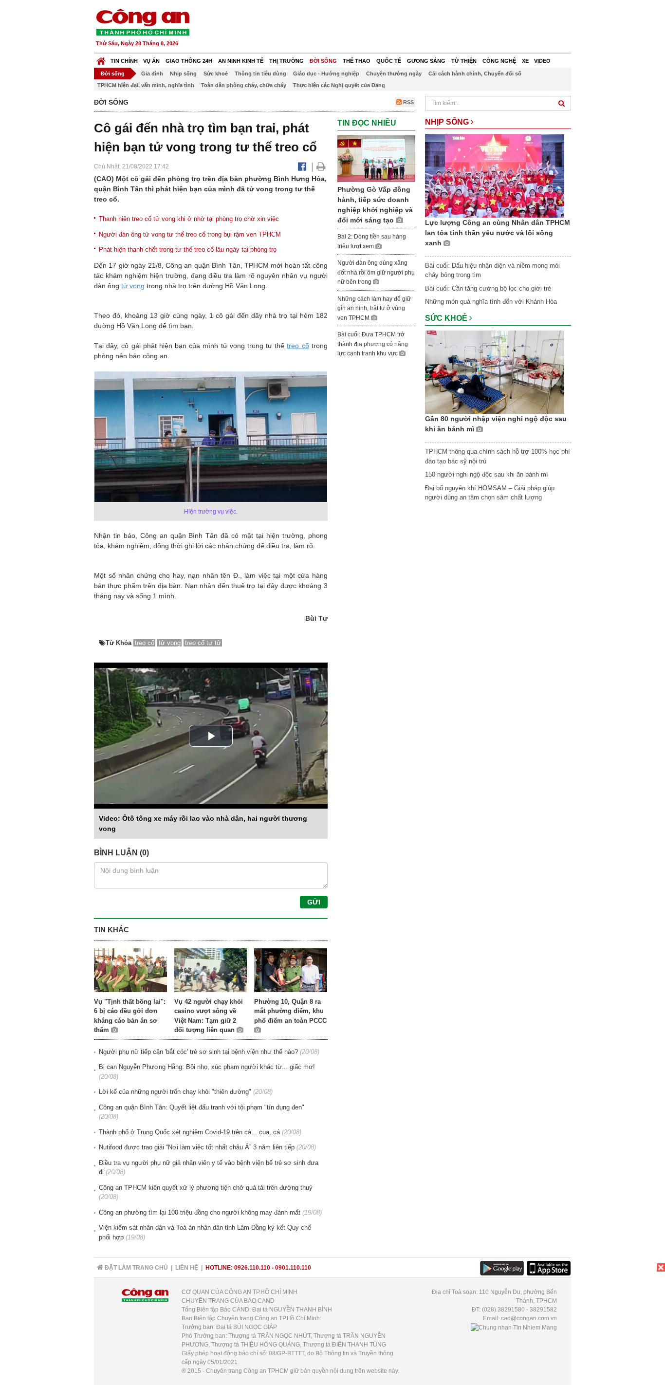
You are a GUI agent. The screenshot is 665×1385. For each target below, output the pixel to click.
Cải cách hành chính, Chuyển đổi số (474, 73)
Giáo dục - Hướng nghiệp (326, 73)
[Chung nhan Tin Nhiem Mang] (514, 1327)
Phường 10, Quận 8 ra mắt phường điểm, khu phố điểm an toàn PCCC (290, 1011)
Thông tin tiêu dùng (260, 73)
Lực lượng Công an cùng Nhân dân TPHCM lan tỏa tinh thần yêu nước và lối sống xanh (497, 233)
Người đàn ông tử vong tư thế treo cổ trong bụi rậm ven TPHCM (190, 234)
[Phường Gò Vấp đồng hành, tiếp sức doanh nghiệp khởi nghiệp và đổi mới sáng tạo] (376, 158)
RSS (408, 102)
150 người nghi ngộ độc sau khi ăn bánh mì (486, 474)
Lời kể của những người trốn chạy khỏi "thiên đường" (175, 1091)
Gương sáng (426, 61)
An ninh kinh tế (240, 61)
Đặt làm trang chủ (135, 1267)
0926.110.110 (252, 1267)
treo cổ (298, 346)
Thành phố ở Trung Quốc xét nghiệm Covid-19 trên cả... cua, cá (189, 1132)
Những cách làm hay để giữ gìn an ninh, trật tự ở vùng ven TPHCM (374, 308)
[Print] (321, 166)
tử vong (133, 286)
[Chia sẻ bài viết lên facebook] (302, 166)
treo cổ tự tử (203, 642)
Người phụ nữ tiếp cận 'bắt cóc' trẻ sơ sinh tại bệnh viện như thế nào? (198, 1051)
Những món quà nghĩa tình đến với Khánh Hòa (491, 301)
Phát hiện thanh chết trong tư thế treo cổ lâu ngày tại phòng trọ (188, 249)
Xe (525, 61)
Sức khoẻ (215, 73)
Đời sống (323, 61)
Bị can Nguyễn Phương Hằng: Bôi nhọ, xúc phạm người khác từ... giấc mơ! (207, 1067)
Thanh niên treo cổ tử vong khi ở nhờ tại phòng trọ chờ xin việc (189, 218)
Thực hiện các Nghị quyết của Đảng (339, 85)
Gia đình (152, 73)
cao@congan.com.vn (529, 1318)
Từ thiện (464, 61)
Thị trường (286, 61)
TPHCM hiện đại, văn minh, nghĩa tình (145, 85)
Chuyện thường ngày (394, 73)
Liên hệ (186, 1267)
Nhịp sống (183, 73)
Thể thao (356, 61)
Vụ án (151, 61)
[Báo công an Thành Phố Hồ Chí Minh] (142, 21)
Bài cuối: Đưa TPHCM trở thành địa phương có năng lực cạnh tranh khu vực (372, 344)
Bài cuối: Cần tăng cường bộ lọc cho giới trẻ (488, 288)
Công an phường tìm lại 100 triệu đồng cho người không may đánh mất (199, 1212)
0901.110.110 (293, 1267)
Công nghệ (499, 61)
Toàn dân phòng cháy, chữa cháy (243, 85)
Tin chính (124, 61)
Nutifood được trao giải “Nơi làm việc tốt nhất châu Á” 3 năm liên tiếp (197, 1147)
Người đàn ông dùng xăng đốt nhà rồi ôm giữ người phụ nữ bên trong (376, 272)
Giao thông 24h (189, 61)
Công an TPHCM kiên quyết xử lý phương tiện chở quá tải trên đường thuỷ (206, 1187)
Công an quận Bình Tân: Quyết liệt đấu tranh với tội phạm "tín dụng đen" (201, 1107)
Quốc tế (388, 61)
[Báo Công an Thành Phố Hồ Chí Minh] (101, 59)
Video (542, 61)
